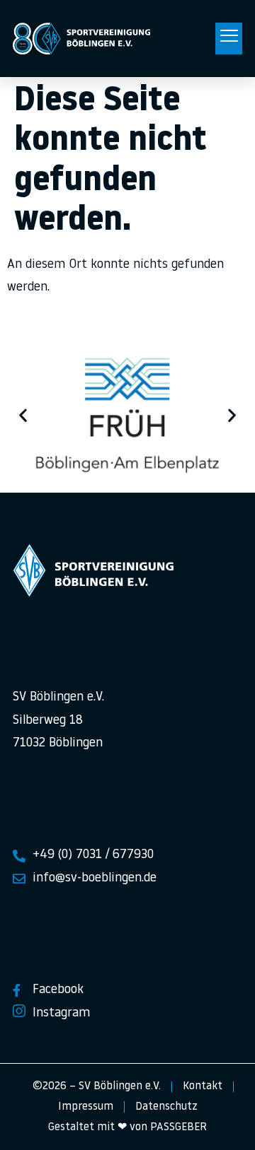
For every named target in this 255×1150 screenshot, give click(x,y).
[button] (228, 39)
